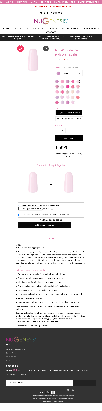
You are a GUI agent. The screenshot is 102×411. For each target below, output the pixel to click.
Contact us (66, 156)
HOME (6, 28)
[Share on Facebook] (57, 148)
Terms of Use (11, 357)
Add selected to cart (44, 225)
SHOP (51, 28)
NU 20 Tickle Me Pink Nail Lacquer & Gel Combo (39, 215)
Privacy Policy (11, 353)
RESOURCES (90, 28)
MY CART (56, 13)
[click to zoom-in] (46, 48)
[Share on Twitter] (61, 148)
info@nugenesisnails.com (26, 321)
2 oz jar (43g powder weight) (69, 119)
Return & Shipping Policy (64, 153)
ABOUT (18, 28)
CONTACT (51, 32)
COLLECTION (33, 28)
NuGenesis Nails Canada (56, 407)
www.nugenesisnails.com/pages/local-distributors (47, 318)
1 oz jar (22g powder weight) (69, 112)
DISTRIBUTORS (69, 28)
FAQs (8, 360)
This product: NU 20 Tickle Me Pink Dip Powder (40, 205)
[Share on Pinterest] (65, 148)
